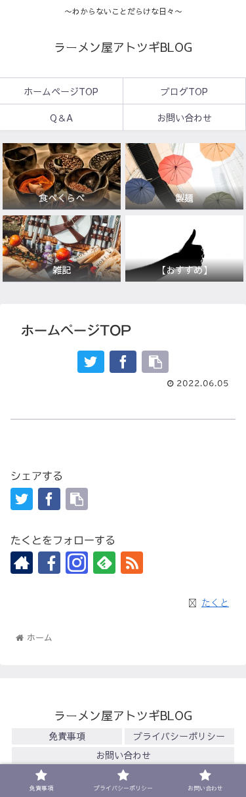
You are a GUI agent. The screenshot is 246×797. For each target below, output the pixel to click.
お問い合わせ (123, 755)
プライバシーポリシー (179, 736)
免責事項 (67, 736)
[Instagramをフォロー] (77, 562)
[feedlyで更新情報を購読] (104, 562)
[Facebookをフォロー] (49, 562)
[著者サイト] (21, 562)
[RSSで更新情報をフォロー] (132, 562)
